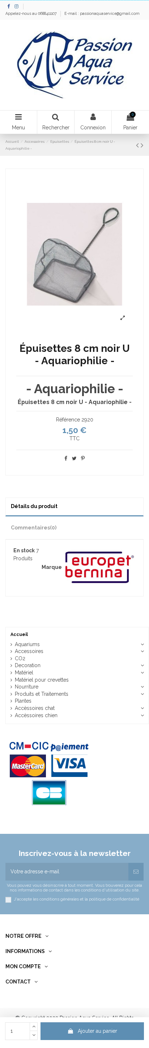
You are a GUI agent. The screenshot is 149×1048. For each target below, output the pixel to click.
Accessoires (29, 651)
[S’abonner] (136, 872)
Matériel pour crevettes (42, 680)
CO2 (20, 658)
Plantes (23, 701)
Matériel (24, 672)
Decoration (28, 665)
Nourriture (26, 687)
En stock (24, 550)
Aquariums (27, 644)
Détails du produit (34, 506)
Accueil (19, 634)
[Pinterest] (83, 458)
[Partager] (65, 458)
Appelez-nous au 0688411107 (31, 13)
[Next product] (142, 145)
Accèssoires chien (36, 715)
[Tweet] (74, 458)
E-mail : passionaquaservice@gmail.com (102, 13)
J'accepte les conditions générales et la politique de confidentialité (76, 899)
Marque (52, 567)
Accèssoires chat (35, 708)
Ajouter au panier (97, 1031)
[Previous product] (138, 145)
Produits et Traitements (41, 694)
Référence (68, 420)
